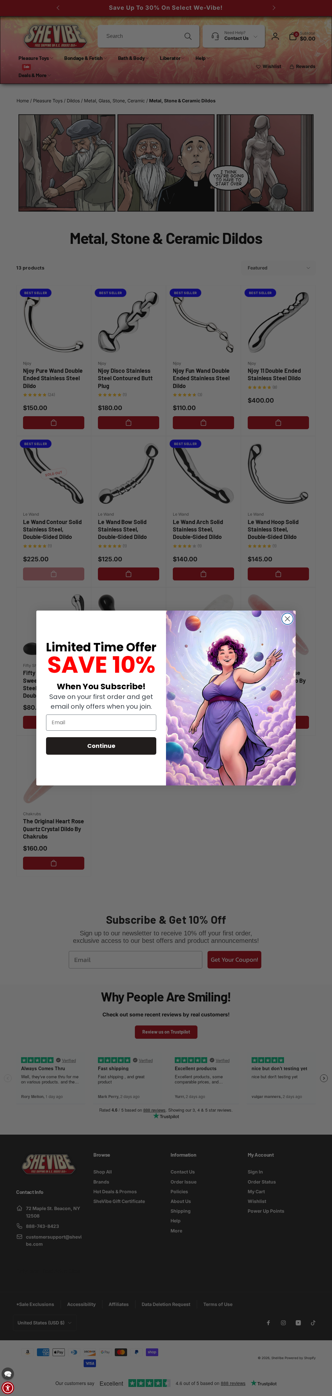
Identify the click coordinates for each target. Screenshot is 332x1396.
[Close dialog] (287, 618)
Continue (101, 746)
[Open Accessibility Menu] (7, 1387)
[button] (8, 1373)
